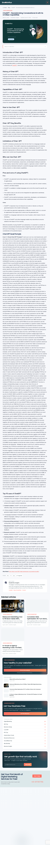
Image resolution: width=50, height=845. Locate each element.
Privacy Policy (7, 821)
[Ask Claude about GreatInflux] (7, 805)
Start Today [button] (37, 776)
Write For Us (7, 819)
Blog (9, 7)
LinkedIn (11, 590)
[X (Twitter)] (6, 795)
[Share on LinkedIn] (14, 575)
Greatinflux (20, 843)
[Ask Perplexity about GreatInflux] (11, 805)
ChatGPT (14, 65)
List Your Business (25, 713)
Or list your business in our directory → (25, 672)
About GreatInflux (17, 590)
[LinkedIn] (3, 795)
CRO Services (30, 819)
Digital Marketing (8, 10)
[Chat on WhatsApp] (3, 842)
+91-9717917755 (37, 782)
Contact (24, 590)
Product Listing (30, 824)
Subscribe (27, 764)
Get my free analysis (25, 670)
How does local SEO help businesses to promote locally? (24, 571)
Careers (5, 814)
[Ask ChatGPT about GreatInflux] (3, 805)
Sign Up (37, 831)
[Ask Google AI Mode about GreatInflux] (14, 805)
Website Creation (31, 817)
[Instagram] (12, 795)
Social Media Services (32, 821)
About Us (6, 817)
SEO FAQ (6, 835)
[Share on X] (8, 575)
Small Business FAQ (8, 833)
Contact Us (6, 812)
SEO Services (30, 812)
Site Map (6, 837)
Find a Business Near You (34, 839)
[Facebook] (9, 795)
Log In (29, 831)
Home (5, 7)
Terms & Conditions (8, 824)
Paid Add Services (31, 814)
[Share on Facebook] (11, 575)
